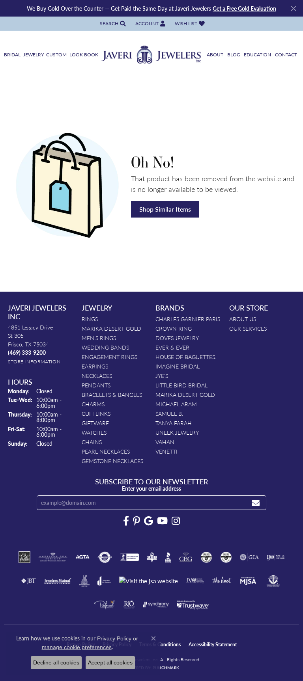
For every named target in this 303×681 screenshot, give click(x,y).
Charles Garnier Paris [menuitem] (187, 319)
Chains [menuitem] (92, 442)
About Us (242, 319)
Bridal (12, 54)
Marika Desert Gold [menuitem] (111, 328)
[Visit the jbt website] (28, 581)
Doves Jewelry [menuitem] (177, 338)
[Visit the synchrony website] (156, 604)
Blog (233, 54)
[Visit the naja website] (273, 581)
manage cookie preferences (77, 647)
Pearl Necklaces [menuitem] (106, 451)
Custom (56, 54)
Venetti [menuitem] (166, 451)
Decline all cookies (56, 662)
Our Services (248, 328)
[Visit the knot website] (221, 581)
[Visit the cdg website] (206, 557)
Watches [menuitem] (94, 432)
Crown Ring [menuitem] (173, 328)
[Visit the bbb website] (168, 557)
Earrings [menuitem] (95, 366)
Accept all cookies (110, 662)
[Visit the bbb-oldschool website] (152, 557)
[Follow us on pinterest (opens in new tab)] (136, 521)
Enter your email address (151, 488)
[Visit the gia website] (249, 557)
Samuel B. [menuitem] (169, 413)
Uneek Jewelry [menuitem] (177, 432)
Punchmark (166, 667)
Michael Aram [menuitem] (176, 404)
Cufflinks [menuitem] (96, 413)
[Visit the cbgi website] (186, 557)
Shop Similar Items (165, 209)
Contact (286, 54)
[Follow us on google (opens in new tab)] (148, 521)
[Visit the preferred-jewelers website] (104, 604)
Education (257, 54)
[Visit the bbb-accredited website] (129, 557)
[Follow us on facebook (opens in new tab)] (126, 521)
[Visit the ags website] (52, 557)
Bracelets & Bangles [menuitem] (112, 394)
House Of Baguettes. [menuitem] (185, 357)
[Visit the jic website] (84, 581)
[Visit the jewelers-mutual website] (57, 581)
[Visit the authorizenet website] (104, 557)
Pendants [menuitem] (96, 385)
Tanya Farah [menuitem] (173, 423)
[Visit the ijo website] (275, 557)
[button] (112, 23)
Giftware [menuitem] (95, 423)
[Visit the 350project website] (24, 557)
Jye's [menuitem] (161, 376)
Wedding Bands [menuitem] (105, 347)
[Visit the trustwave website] (193, 604)
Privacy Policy (114, 638)
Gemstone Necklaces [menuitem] (112, 461)
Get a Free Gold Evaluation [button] (244, 8)
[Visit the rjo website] (129, 604)
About (215, 54)
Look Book (83, 54)
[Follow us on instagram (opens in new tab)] (176, 521)
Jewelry (33, 54)
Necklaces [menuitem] (97, 376)
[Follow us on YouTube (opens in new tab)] (162, 521)
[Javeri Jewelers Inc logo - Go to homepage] (151, 55)
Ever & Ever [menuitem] (172, 347)
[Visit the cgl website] (226, 557)
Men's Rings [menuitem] (99, 338)
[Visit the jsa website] (148, 581)
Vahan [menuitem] (164, 442)
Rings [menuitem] (90, 319)
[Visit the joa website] (104, 581)
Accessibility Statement (213, 644)
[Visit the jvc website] (195, 581)
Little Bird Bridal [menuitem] (181, 385)
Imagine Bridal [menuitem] (177, 366)
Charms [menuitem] (93, 404)
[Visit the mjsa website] (247, 581)
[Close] (293, 8)
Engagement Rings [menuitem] (109, 357)
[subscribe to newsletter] (255, 503)
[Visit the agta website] (82, 557)
